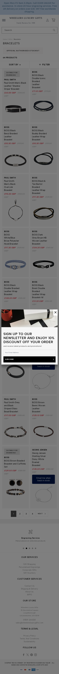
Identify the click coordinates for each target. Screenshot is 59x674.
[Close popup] (55, 312)
